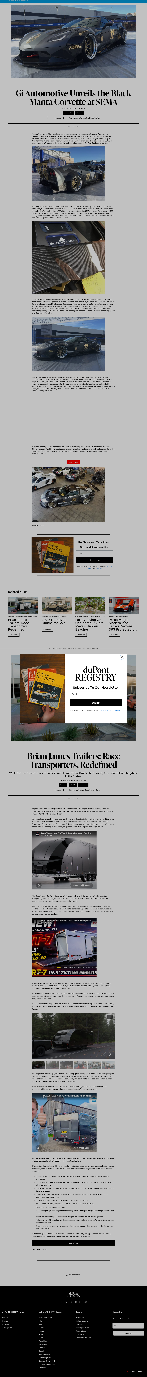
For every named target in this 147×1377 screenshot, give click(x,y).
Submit (95, 702)
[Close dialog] (122, 657)
